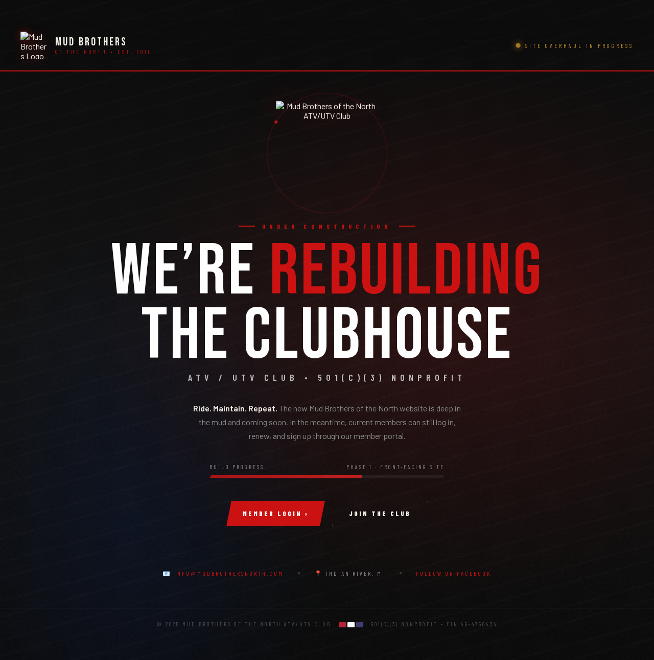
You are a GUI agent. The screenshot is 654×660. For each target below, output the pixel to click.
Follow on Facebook (454, 573)
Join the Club (380, 513)
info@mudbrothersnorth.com (229, 573)
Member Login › (276, 513)
